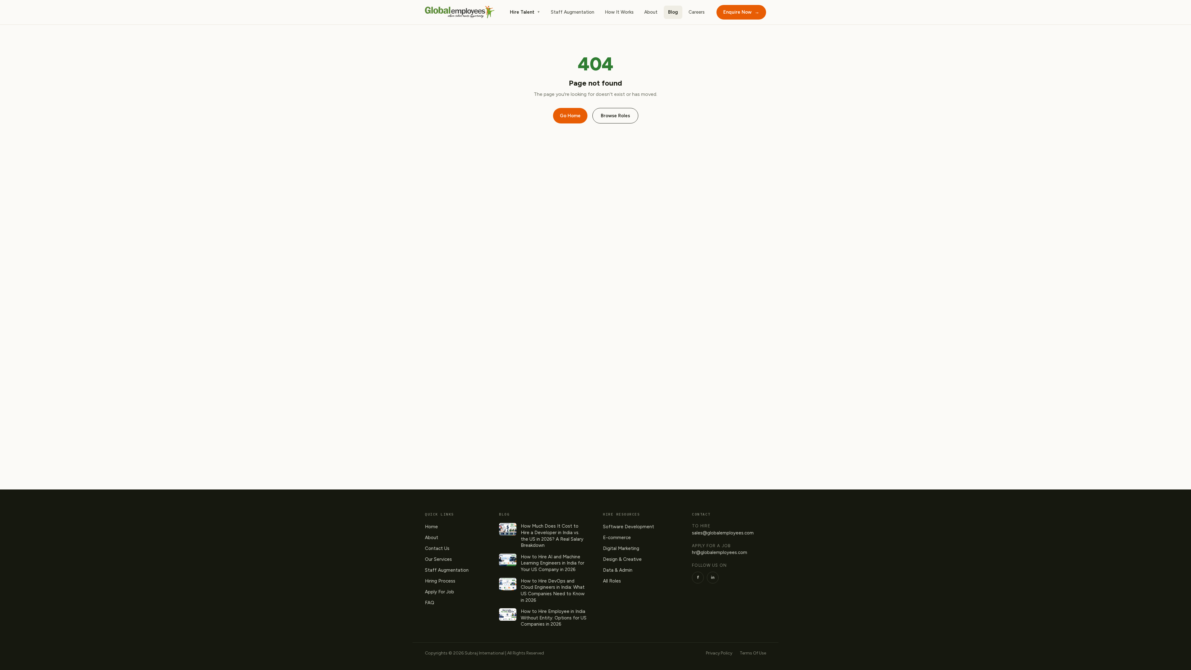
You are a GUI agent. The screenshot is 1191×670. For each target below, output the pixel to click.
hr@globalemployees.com (719, 552)
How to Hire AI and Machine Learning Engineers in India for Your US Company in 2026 (552, 563)
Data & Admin (617, 570)
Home (431, 526)
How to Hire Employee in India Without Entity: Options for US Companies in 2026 (554, 618)
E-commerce (617, 537)
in (713, 577)
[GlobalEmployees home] (459, 12)
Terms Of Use (753, 653)
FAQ (429, 602)
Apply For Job (439, 592)
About (651, 12)
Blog (673, 12)
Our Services (438, 559)
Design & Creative (622, 559)
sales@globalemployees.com (723, 533)
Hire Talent (525, 12)
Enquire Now (741, 12)
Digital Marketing (621, 548)
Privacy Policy (719, 653)
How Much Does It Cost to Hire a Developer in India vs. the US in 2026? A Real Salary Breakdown (552, 535)
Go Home (570, 115)
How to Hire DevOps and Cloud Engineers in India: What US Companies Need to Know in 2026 (553, 590)
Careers (697, 12)
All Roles (612, 581)
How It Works (619, 12)
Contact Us (437, 548)
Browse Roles (615, 115)
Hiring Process (440, 581)
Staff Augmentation (572, 12)
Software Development (628, 526)
